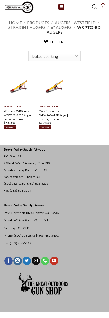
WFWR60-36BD (13, 106)
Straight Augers (26, 27)
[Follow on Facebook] (8, 261)
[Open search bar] (94, 6)
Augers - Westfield (75, 22)
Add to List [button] (10, 127)
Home (15, 22)
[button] (103, 7)
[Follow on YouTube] (54, 261)
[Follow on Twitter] (27, 261)
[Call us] (45, 261)
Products (38, 22)
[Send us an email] (36, 261)
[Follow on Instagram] (17, 261)
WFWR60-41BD (49, 106)
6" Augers (61, 27)
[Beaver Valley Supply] (29, 7)
